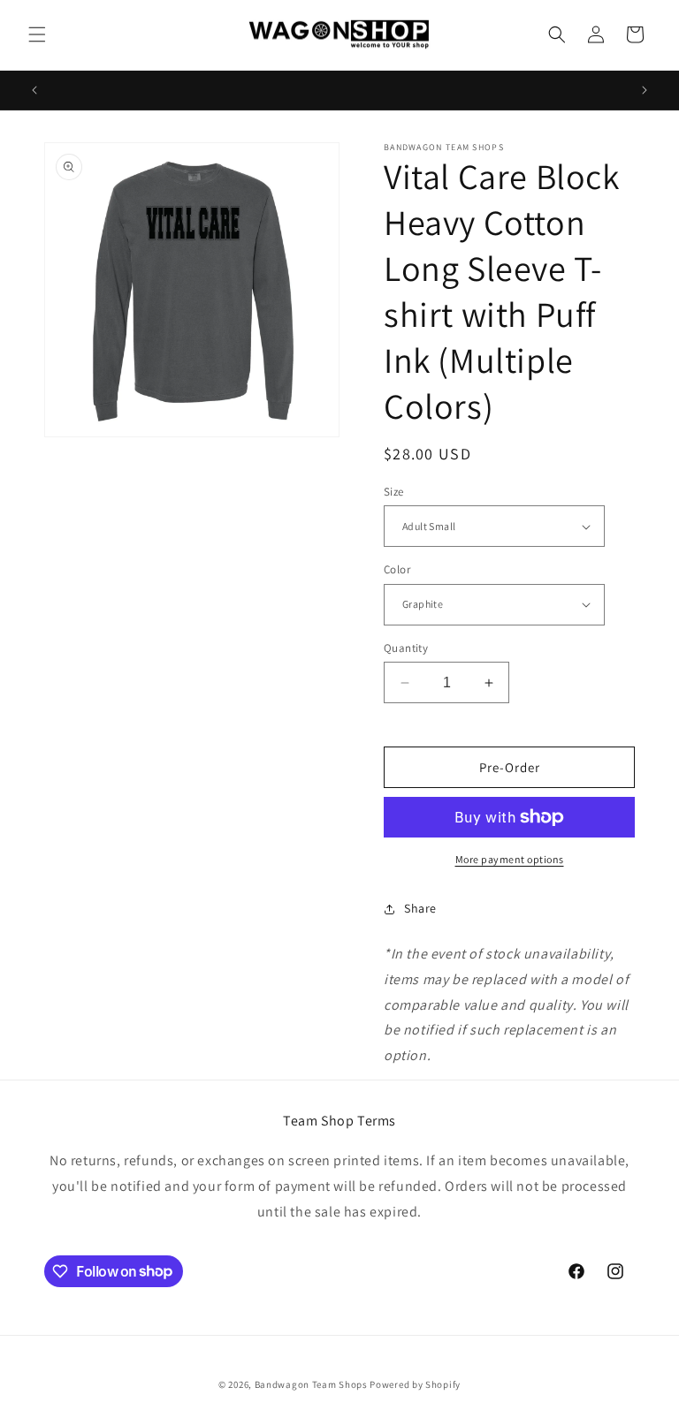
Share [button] (420, 908)
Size (394, 491)
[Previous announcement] (34, 90)
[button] (37, 34)
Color (397, 569)
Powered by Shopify (415, 1384)
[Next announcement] (644, 90)
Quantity (406, 648)
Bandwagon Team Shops (311, 1384)
